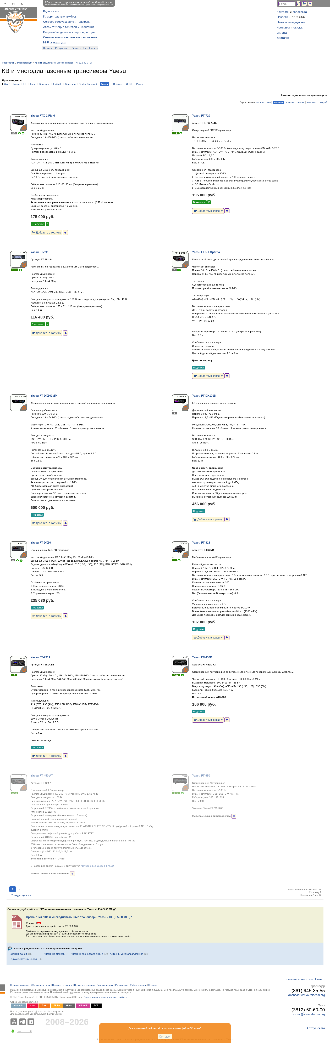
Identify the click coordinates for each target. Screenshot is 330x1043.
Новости (282, 17)
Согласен (165, 1036)
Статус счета (316, 1028)
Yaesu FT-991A (41, 657)
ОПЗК (129, 84)
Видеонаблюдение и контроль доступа (69, 32)
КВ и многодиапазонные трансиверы (54, 63)
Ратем (139, 84)
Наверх (320, 979)
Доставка (283, 37)
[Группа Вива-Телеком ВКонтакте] (32, 1022)
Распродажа (61, 48)
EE (24, 84)
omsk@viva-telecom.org (309, 1014)
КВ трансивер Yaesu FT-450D (97, 865)
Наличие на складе (62, 985)
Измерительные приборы (60, 16)
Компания (283, 27)
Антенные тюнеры (54, 953)
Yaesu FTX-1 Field (43, 115)
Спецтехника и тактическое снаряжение (70, 37)
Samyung (70, 84)
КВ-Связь (117, 84)
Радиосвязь (51, 11)
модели (260, 102)
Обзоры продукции (40, 985)
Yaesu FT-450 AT (42, 775)
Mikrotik (83, 1005)
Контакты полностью (299, 979)
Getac (69, 1005)
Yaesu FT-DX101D (204, 395)
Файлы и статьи (138, 985)
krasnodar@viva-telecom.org (306, 995)
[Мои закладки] (310, 3)
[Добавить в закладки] (65, 232)
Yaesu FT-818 (201, 542)
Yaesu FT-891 (39, 252)
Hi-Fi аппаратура (54, 42)
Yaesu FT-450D (202, 657)
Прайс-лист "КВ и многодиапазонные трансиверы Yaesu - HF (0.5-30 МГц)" (79, 917)
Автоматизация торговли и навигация (68, 27)
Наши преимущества (291, 22)
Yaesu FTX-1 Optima (206, 252)
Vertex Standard (88, 84)
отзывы (298, 27)
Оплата (282, 32)
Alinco (16, 84)
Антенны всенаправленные (87, 953)
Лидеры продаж (105, 985)
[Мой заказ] (304, 3)
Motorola (18, 1005)
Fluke (57, 1005)
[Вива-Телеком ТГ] (23, 1022)
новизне (290, 102)
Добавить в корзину (48, 232)
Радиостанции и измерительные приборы (105, 997)
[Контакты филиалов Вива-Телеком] (298, 3)
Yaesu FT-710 (201, 115)
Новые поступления (84, 985)
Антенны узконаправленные (126, 953)
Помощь (152, 985)
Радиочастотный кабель (23, 958)
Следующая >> (21, 895)
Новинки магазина (19, 985)
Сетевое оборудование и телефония (67, 21)
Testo (44, 1005)
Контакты (283, 12)
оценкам (300, 102)
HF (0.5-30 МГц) (83, 63)
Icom (33, 84)
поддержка (300, 12)
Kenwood (44, 84)
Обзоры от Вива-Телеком (85, 48)
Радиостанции (24, 63)
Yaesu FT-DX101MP (44, 395)
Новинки (47, 48)
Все (6, 84)
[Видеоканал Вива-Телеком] (14, 1022)
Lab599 (57, 84)
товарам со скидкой (316, 102)
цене (268, 102)
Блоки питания (18, 953)
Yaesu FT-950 (201, 775)
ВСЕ (96, 1005)
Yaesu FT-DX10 (41, 542)
